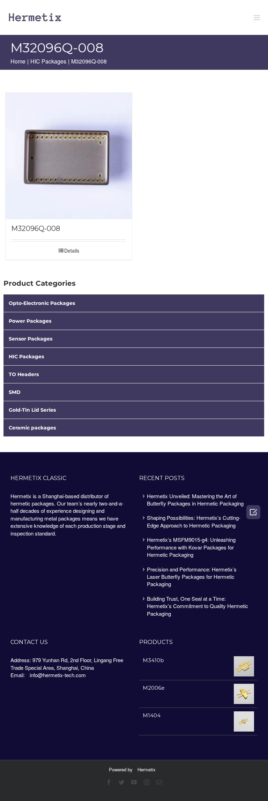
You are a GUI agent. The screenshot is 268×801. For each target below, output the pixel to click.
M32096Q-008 (35, 229)
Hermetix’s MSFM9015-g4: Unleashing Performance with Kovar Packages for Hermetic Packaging (191, 547)
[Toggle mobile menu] (257, 17)
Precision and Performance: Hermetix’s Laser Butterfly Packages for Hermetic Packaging (192, 577)
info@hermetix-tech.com (58, 675)
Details (71, 250)
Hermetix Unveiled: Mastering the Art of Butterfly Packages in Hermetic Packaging (195, 499)
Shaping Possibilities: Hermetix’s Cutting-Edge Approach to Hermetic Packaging (193, 521)
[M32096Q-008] (69, 156)
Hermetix (146, 769)
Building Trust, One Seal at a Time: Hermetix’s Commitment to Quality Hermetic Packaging (197, 606)
